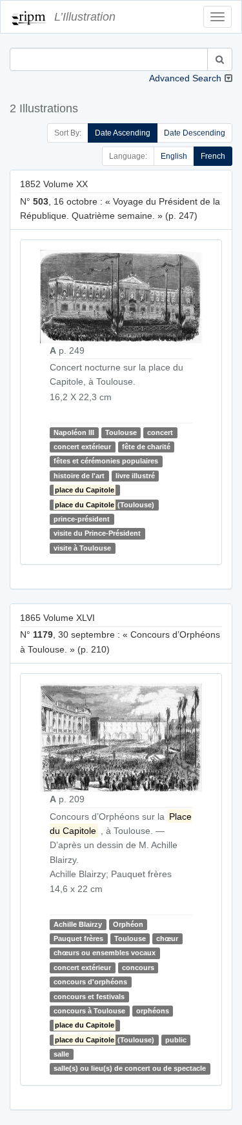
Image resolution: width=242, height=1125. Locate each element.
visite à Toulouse (82, 548)
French (213, 156)
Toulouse (121, 432)
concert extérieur (82, 447)
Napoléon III (74, 432)
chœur (167, 938)
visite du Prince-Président (97, 533)
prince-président (82, 519)
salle (61, 1054)
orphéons (152, 1011)
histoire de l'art (79, 476)
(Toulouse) (104, 505)
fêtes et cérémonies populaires (106, 461)
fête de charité (146, 447)
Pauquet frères (78, 938)
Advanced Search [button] (185, 78)
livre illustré (135, 476)
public (176, 1040)
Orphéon (128, 924)
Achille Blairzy (78, 924)
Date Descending (194, 132)
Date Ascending (122, 132)
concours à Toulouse (89, 1011)
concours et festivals (89, 996)
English (174, 156)
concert (160, 432)
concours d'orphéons (90, 982)
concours (138, 967)
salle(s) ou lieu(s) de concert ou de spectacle (130, 1069)
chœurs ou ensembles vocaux (105, 953)
